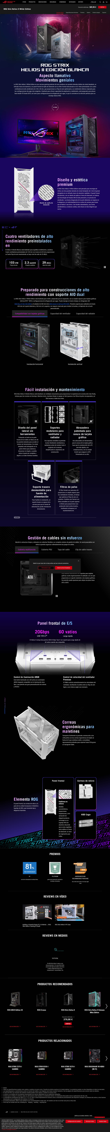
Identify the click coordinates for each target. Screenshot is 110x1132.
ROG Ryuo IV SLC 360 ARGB (23, 304)
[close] (78, 561)
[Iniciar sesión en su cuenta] (103, 2)
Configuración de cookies (74, 1121)
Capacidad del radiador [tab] (85, 313)
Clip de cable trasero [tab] (83, 549)
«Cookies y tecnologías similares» (9, 1129)
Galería (88, 12)
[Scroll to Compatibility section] (106, 562)
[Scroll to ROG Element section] (106, 580)
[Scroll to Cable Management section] (106, 569)
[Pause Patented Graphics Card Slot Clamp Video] (35, 421)
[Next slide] (106, 1006)
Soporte (104, 12)
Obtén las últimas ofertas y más (83, 1115)
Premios (82, 12)
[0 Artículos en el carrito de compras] (107, 2)
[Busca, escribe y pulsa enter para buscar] (100, 2)
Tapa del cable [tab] (64, 549)
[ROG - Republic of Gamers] (8, 2)
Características (60, 12)
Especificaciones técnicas (72, 12)
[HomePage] (6, 1112)
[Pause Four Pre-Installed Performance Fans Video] (104, 267)
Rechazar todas (90, 1121)
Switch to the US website (63, 568)
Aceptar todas (102, 1121)
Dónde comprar (96, 12)
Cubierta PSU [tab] (46, 549)
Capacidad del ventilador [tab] (60, 313)
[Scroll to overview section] (106, 551)
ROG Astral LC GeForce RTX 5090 (59, 304)
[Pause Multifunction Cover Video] (56, 596)
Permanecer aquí (46, 568)
